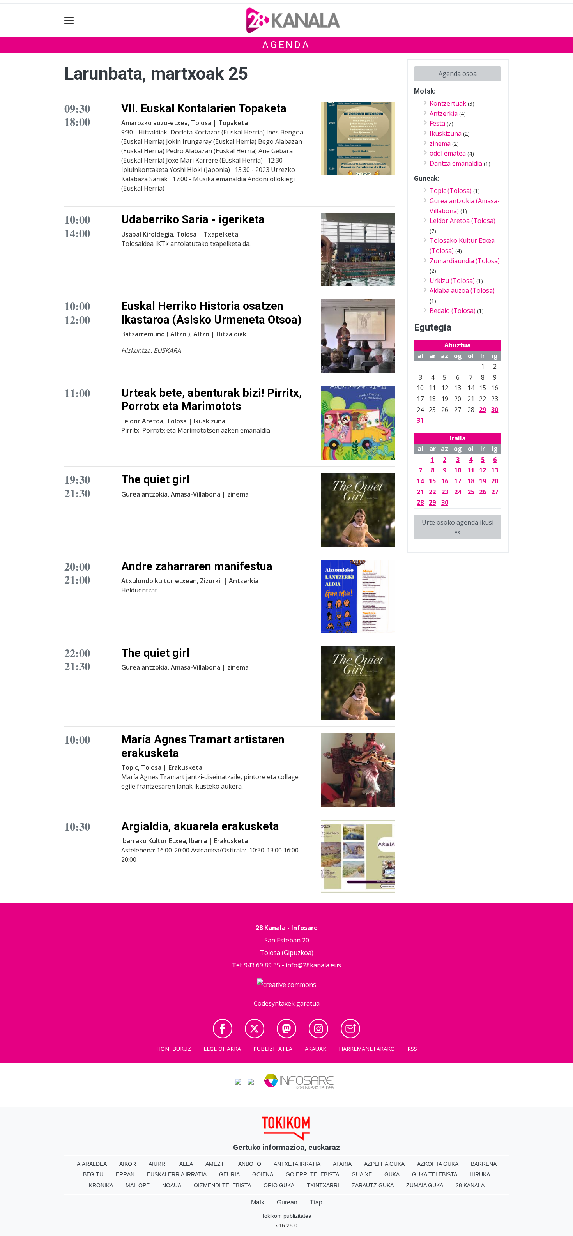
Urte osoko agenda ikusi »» (457, 527)
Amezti (215, 1164)
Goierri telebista (312, 1174)
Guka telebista (434, 1174)
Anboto (249, 1164)
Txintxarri (323, 1185)
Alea (186, 1164)
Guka (392, 1174)
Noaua (171, 1185)
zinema (440, 143)
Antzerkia (444, 113)
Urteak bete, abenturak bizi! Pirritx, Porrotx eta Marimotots (211, 399)
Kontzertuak (448, 103)
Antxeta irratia (297, 1164)
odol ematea (448, 153)
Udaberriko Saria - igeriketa (193, 219)
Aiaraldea (92, 1164)
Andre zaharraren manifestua (196, 566)
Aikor (127, 1164)
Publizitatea (272, 1048)
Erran (125, 1174)
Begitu (93, 1174)
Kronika (101, 1185)
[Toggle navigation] (69, 20)
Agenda (286, 44)
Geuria (229, 1174)
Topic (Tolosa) (451, 190)
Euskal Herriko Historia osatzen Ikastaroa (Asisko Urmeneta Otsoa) (211, 312)
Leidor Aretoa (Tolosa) (462, 220)
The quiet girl (155, 479)
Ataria (342, 1164)
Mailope (138, 1185)
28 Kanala (470, 1185)
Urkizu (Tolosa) (452, 280)
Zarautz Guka (373, 1185)
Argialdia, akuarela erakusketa (200, 826)
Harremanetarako (367, 1048)
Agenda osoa (458, 73)
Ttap (316, 1202)
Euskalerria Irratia (177, 1174)
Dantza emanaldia (456, 163)
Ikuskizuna (446, 133)
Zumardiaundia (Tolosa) (465, 260)
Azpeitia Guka (384, 1164)
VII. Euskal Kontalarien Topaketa (203, 108)
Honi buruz (173, 1048)
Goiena (262, 1174)
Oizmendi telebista (222, 1185)
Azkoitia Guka (437, 1164)
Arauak (315, 1048)
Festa (437, 123)
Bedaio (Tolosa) (453, 310)
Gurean (287, 1202)
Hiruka (480, 1174)
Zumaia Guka (424, 1185)
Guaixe (362, 1174)
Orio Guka (279, 1185)
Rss (412, 1048)
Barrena (484, 1164)
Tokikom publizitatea (286, 1216)
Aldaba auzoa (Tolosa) (462, 290)
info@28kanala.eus (313, 965)
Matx (257, 1202)
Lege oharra (222, 1048)
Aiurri (158, 1164)
